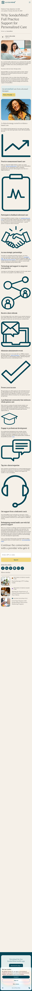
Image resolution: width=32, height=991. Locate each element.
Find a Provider (8, 95)
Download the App (15, 965)
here (13, 437)
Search (16, 560)
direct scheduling (15, 355)
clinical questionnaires (11, 166)
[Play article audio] (2, 37)
